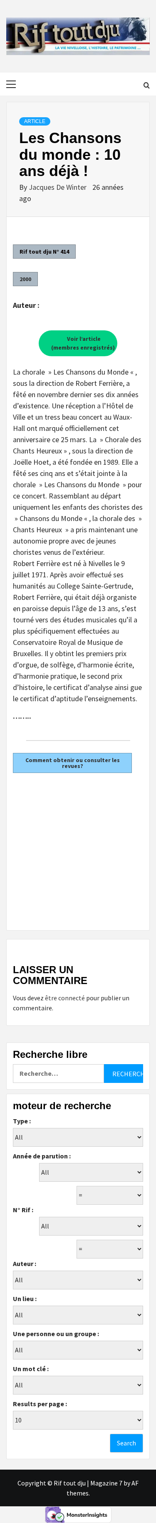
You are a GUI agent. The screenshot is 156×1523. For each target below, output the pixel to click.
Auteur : (24, 1263)
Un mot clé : (31, 1368)
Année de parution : (42, 1156)
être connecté (65, 998)
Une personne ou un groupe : (56, 1333)
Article (34, 121)
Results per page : (40, 1404)
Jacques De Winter (58, 187)
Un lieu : (25, 1298)
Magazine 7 (106, 1483)
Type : (22, 1121)
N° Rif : (23, 1210)
